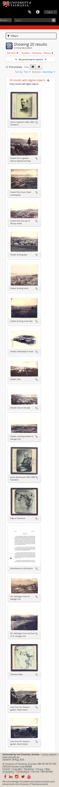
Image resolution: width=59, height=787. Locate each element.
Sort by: (19, 71)
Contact (6, 769)
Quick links (38, 12)
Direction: (36, 71)
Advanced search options (31, 59)
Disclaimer (29, 769)
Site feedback (22, 771)
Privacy (39, 769)
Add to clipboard (36, 122)
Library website (49, 754)
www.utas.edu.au (10, 756)
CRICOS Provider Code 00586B (17, 766)
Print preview (15, 66)
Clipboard (29, 12)
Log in (49, 11)
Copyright (17, 769)
